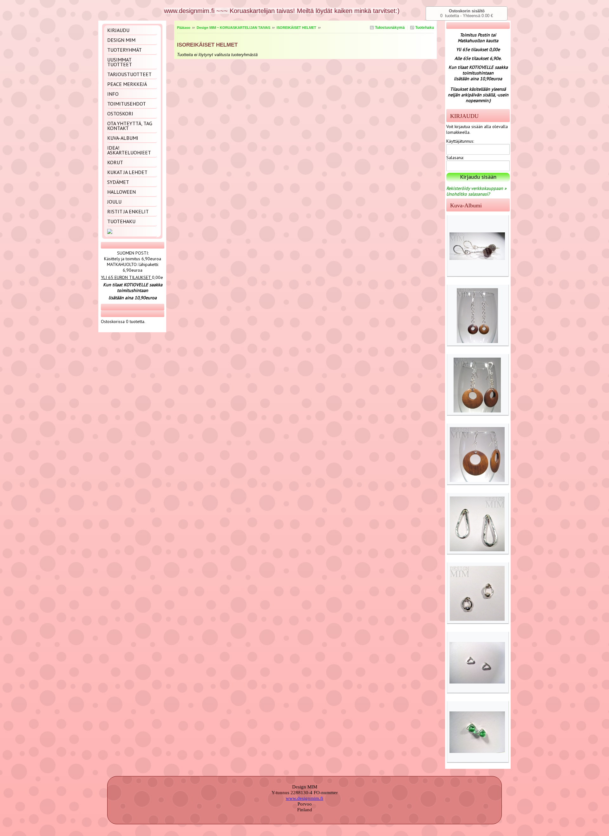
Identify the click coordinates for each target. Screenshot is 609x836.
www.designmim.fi (304, 798)
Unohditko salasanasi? (468, 194)
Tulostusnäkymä (389, 27)
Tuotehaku (424, 27)
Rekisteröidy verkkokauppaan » (476, 188)
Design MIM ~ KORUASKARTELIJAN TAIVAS (233, 27)
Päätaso (183, 27)
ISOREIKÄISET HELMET (296, 27)
